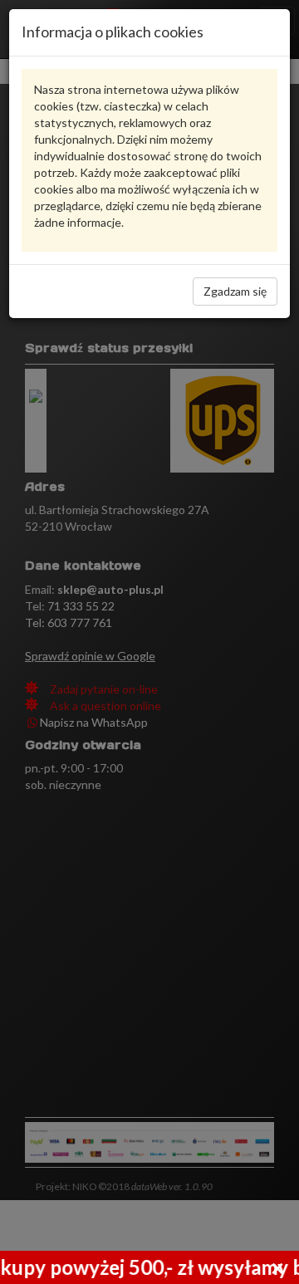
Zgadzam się (235, 291)
